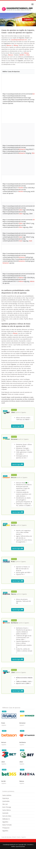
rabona (21, 277)
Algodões (5, 822)
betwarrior (22, 149)
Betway (16, 45)
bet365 (21, 188)
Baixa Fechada (7, 825)
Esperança (5, 798)
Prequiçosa (5, 828)
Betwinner (6, 263)
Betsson (9, 45)
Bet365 (21, 55)
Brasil (14, 837)
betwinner (22, 257)
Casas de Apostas (6, 837)
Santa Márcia (6, 810)
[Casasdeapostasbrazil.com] (17, 9)
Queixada (5, 813)
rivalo (20, 237)
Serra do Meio (6, 816)
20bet (20, 223)
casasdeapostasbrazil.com (19, 39)
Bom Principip (6, 807)
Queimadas (6, 801)
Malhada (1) (6, 819)
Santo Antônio (6, 795)
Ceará (18, 837)
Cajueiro (23, 412)
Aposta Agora (16, 426)
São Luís (5, 804)
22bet (28, 55)
